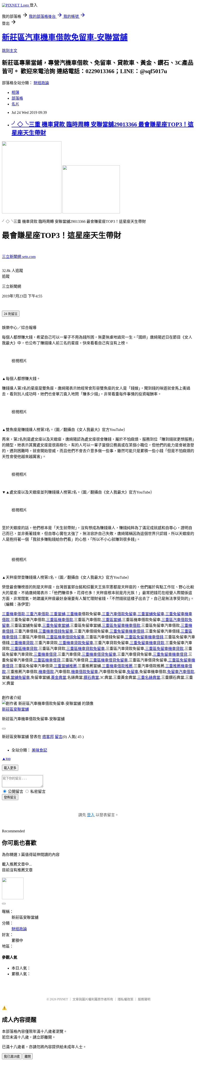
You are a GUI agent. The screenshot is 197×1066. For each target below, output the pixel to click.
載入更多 (10, 768)
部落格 (17, 98)
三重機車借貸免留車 (99, 654)
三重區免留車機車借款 (121, 625)
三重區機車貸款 (24, 649)
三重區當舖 (111, 620)
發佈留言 (10, 797)
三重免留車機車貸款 (147, 643)
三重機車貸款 (22, 643)
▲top (6, 759)
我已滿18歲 (12, 1056)
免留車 (132, 672)
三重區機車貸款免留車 (85, 649)
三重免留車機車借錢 (127, 631)
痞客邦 (48, 737)
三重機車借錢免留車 (55, 631)
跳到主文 (9, 51)
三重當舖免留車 (150, 614)
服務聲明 (144, 999)
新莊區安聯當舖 (15, 709)
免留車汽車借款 (180, 672)
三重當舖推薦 (65, 666)
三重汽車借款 (37, 614)
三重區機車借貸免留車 (108, 660)
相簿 (15, 92)
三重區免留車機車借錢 (144, 637)
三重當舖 (57, 614)
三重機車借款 (13, 614)
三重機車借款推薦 (117, 666)
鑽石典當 (91, 677)
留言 (58, 737)
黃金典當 (58, 677)
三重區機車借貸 (47, 660)
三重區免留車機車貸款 (164, 649)
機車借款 (46, 672)
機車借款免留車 (84, 672)
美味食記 (39, 750)
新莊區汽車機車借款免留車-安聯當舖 (65, 37)
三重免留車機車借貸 (170, 654)
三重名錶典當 (148, 677)
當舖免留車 (20, 677)
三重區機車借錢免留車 (65, 637)
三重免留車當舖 (55, 625)
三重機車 (74, 614)
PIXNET (62, 999)
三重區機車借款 (59, 620)
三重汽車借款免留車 (119, 614)
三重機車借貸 (45, 654)
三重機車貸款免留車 (76, 643)
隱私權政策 (125, 999)
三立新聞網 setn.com (19, 257)
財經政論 (41, 83)
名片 (15, 104)
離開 (28, 1056)
